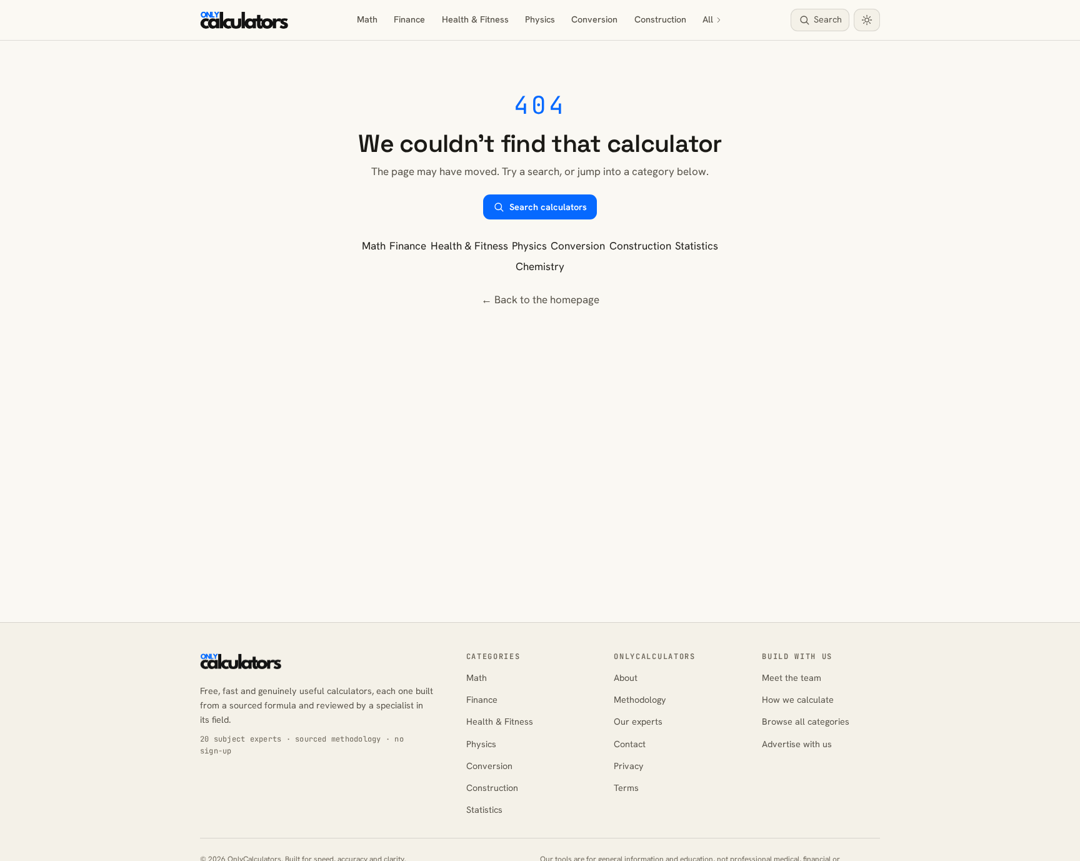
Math (367, 19)
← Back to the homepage (540, 299)
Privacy (629, 766)
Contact (630, 744)
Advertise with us (797, 744)
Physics (540, 19)
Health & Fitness (475, 19)
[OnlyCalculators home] (244, 20)
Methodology (640, 699)
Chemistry (540, 266)
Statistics (696, 246)
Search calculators (548, 207)
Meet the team (791, 677)
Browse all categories (805, 721)
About (626, 677)
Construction (660, 19)
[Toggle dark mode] (867, 20)
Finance (409, 19)
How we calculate (798, 699)
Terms (626, 787)
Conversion (594, 19)
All (707, 19)
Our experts (638, 721)
